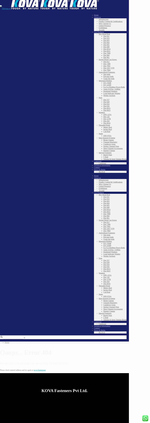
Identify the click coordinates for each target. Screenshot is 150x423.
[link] (24, 338)
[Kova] (49, 8)
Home (7, 343)
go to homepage (40, 370)
